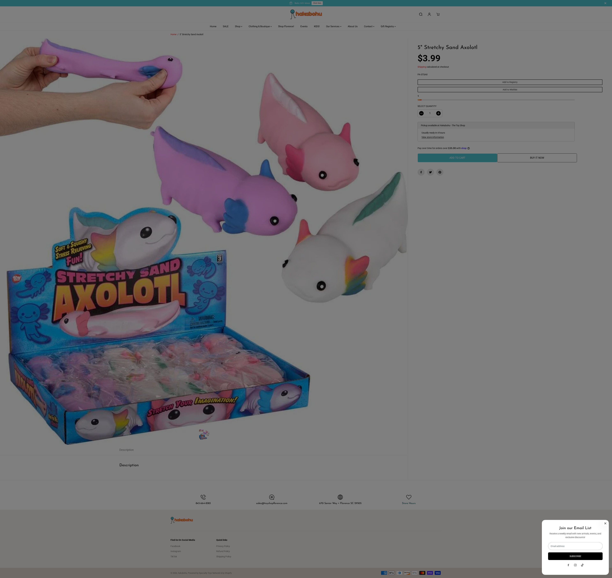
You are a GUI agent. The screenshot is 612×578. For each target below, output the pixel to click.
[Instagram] (575, 565)
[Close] (605, 523)
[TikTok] (582, 565)
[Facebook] (568, 565)
